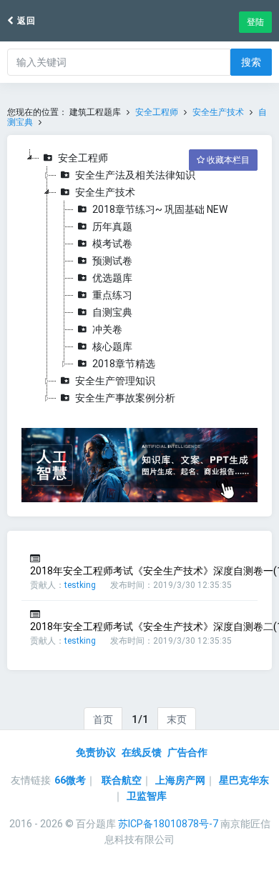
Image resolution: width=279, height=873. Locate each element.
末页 (177, 719)
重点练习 (112, 295)
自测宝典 (112, 312)
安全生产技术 (218, 112)
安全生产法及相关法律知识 (135, 175)
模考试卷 (112, 243)
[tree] (139, 277)
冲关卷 (107, 329)
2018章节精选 (123, 363)
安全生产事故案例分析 (125, 398)
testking (80, 585)
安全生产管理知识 (115, 380)
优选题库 (112, 278)
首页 (103, 719)
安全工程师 (156, 112)
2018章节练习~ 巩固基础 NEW (159, 209)
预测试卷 (112, 260)
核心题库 (112, 346)
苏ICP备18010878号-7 (168, 823)
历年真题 (112, 226)
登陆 (255, 22)
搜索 (251, 62)
